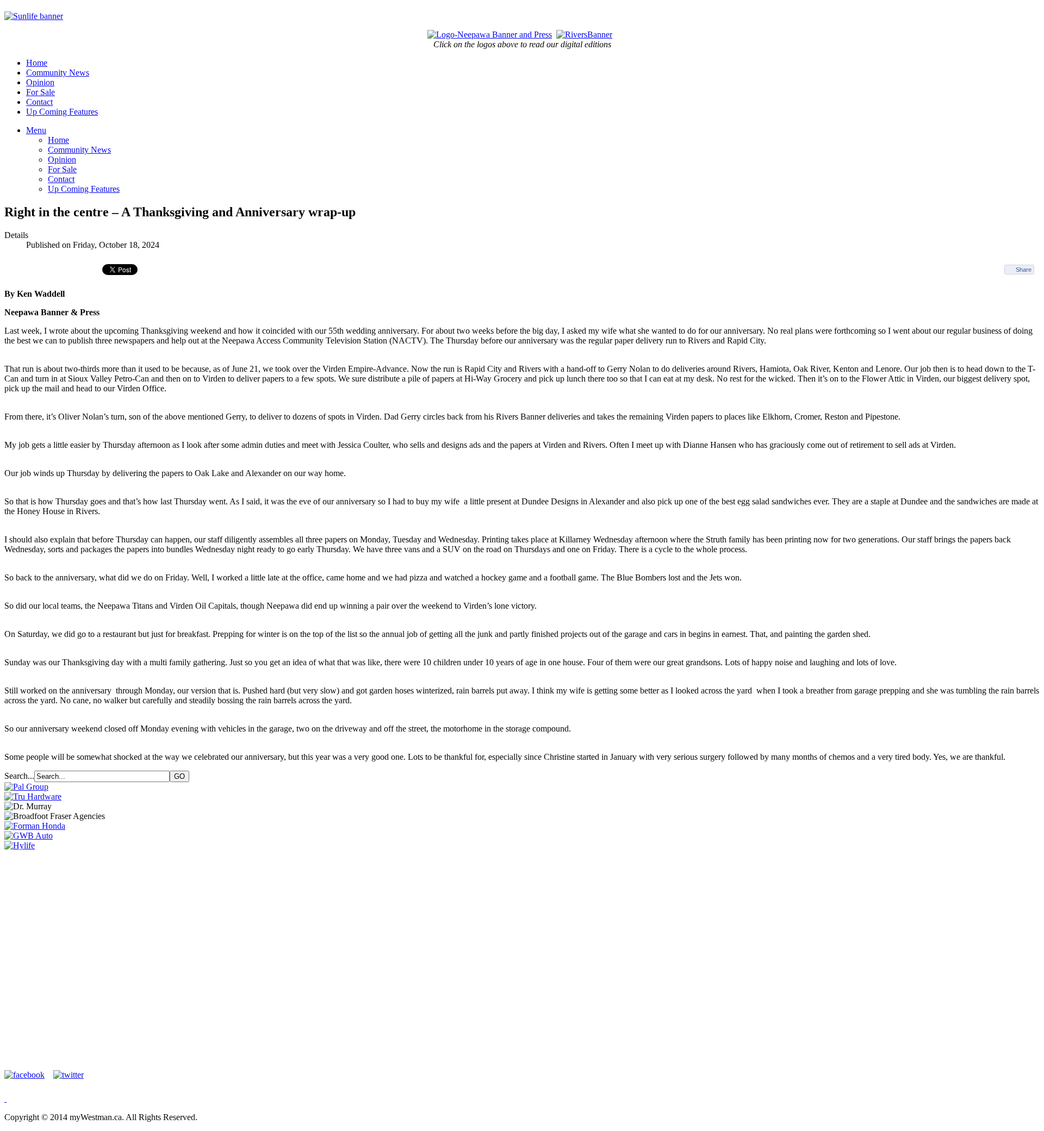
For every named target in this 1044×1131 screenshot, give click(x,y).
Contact (39, 102)
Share (1023, 269)
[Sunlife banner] (33, 16)
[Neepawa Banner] (489, 34)
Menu (36, 130)
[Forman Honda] (34, 825)
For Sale (40, 92)
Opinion (40, 82)
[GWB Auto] (28, 835)
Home (36, 62)
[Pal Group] (26, 786)
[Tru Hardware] (32, 796)
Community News (57, 72)
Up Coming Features (62, 111)
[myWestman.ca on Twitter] (68, 1074)
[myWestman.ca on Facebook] (27, 1074)
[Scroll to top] (5, 1098)
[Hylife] (19, 845)
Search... (19, 775)
